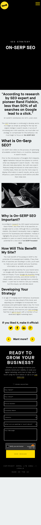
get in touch (16, 312)
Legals (20, 468)
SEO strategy (33, 310)
